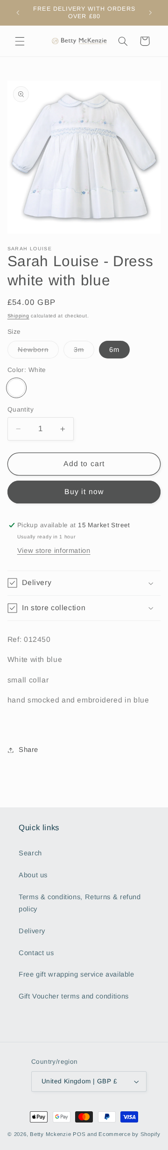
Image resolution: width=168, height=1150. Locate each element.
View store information (54, 550)
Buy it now (84, 492)
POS (79, 1134)
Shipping (18, 315)
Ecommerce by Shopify (129, 1134)
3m (84, 351)
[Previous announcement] (17, 12)
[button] (19, 41)
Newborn (38, 351)
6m (114, 349)
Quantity (20, 409)
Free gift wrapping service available (76, 974)
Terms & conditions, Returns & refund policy (80, 903)
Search (30, 853)
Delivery (32, 931)
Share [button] (28, 749)
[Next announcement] (150, 12)
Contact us (36, 953)
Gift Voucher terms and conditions (74, 996)
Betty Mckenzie (50, 1134)
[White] (16, 388)
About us (33, 875)
